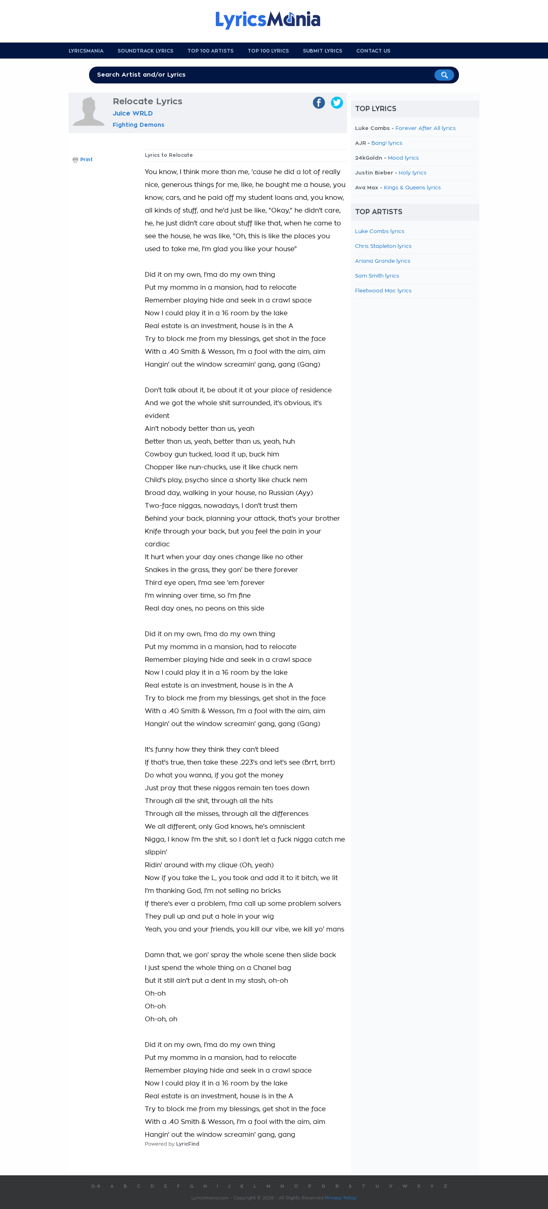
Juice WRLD (133, 113)
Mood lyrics (403, 158)
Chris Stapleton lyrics (383, 246)
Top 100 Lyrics (268, 51)
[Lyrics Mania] (274, 20)
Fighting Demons (138, 125)
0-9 (95, 1186)
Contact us (373, 51)
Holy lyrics (412, 173)
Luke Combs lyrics (379, 231)
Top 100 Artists (210, 51)
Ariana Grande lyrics (382, 261)
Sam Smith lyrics (377, 276)
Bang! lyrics (386, 143)
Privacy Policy (341, 1198)
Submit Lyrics (322, 51)
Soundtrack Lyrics (145, 51)
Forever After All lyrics (426, 128)
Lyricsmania (86, 51)
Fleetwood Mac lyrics (383, 291)
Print (86, 159)
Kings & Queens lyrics (412, 188)
